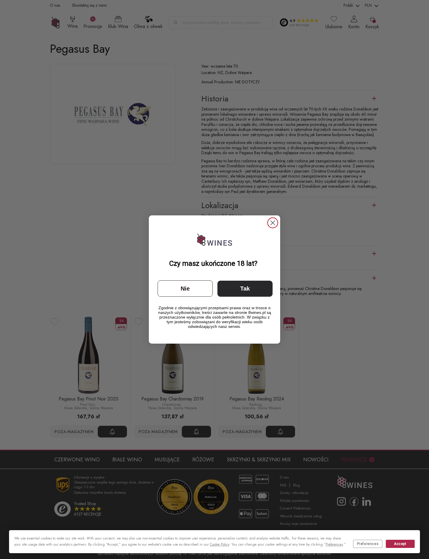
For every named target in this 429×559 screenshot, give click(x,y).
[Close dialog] (273, 223)
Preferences (368, 544)
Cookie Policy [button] (219, 544)
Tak (245, 288)
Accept (400, 544)
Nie (185, 288)
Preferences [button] (334, 544)
